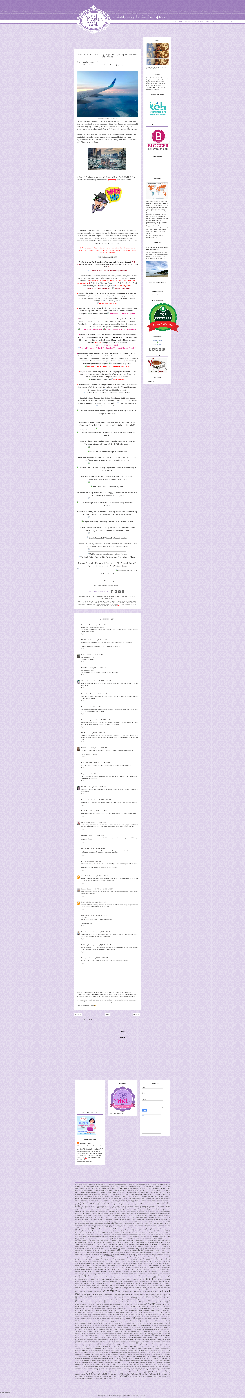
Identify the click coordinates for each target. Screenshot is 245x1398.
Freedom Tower (98, 1234)
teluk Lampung (86, 1350)
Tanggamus (78, 1348)
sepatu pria (136, 1333)
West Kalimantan (153, 1370)
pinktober (163, 1318)
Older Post (136, 1014)
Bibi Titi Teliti (85, 640)
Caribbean (112, 1211)
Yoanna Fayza (85, 694)
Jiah (82, 707)
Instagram (98, 301)
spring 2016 (153, 1339)
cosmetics (127, 1219)
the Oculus (159, 1352)
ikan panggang (152, 1248)
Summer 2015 (95, 1345)
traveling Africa (131, 1356)
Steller (110, 1343)
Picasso (145, 1318)
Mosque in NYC (79, 1287)
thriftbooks (79, 1354)
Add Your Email (131, 283)
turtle (111, 1360)
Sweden (161, 224)
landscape (127, 1269)
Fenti (111, 1231)
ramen (155, 1325)
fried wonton (123, 1234)
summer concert (155, 1345)
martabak (131, 1281)
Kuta (121, 1265)
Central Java (78, 1213)
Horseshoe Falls (164, 1244)
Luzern (77, 1277)
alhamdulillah (157, 1188)
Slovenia (155, 226)
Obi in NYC (160, 1308)
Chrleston (129, 1215)
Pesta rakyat (101, 1318)
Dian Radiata (85, 811)
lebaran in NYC (104, 1271)
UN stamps (159, 1362)
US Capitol (86, 1366)
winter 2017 (105, 1372)
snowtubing (146, 1337)
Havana (155, 1242)
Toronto (77, 1356)
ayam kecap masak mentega (111, 1196)
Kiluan (154, 1263)
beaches (77, 1200)
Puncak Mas (112, 1323)
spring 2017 (161, 1339)
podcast (100, 1320)
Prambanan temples (80, 1322)
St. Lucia (144, 1341)
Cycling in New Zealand (111, 1221)
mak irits (129, 1277)
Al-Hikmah (142, 1188)
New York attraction (141, 1296)
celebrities (158, 1211)
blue (138, 1204)
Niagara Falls (154, 1300)
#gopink (131, 1184)
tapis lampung (108, 1348)
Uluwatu (151, 1360)
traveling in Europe (155, 1356)
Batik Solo (141, 1198)
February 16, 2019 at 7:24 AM (100, 876)
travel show (112, 1356)
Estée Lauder (103, 1229)
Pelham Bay (116, 1316)
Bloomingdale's (127, 1204)
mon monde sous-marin (109, 1285)
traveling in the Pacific (107, 1358)
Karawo (152, 1259)
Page (151, 1312)
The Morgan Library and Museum (147, 1352)
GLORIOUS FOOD (217, 21)
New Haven (94, 1296)
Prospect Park (105, 1322)
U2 (116, 1360)
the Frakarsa (162, 1350)
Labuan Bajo (155, 1265)
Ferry (124, 1231)
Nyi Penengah (85, 822)
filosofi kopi (130, 1231)
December (165, 1221)
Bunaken (79, 1210)
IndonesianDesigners (144, 1254)
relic (115, 1327)
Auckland (151, 1194)
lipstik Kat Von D (137, 1273)
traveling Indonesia (121, 1358)
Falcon (142, 1229)
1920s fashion (130, 1186)
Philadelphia (118, 1318)
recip (78, 1327)
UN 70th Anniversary (85, 1362)
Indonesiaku (136, 1250)
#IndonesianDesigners (141, 1184)
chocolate (107, 1215)
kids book (101, 1263)
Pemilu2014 (124, 1316)
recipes (90, 1327)
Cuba (165, 1219)
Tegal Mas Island (141, 1348)
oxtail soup (107, 1312)
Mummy (159, 1287)
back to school (123, 1196)
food (130, 1233)
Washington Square (80, 1370)
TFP (141, 1350)
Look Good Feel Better (102, 1275)
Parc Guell (145, 1314)
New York (118, 1296)
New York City (152, 1296)
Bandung (77, 1198)
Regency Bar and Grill (107, 1327)
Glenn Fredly (147, 1236)
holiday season (111, 1244)
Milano (166, 1283)
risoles (87, 1329)
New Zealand (162, 222)
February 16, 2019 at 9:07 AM (98, 915)
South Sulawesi (124, 1339)
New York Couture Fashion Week (85, 1298)
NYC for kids (113, 1306)
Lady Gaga (82, 1267)
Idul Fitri (138, 1248)
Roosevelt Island (130, 1329)
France (148, 211)
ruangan (144, 1329)
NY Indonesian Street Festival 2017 (97, 1304)
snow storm (138, 1337)
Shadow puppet (85, 1335)
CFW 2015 (106, 1213)
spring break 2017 (108, 1341)
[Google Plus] (163, 349)
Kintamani (165, 1263)
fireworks (143, 1231)
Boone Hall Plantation (126, 1206)
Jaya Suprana (116, 1258)
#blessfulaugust (93, 1184)
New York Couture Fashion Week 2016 (125, 1298)
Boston (153, 1206)
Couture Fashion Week (143, 1219)
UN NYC (125, 1362)
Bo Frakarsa (82, 1206)
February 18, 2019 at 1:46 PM (99, 958)
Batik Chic (125, 1198)
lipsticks (124, 1273)
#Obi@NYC (153, 1184)
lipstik (129, 1273)
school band (151, 1331)
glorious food (82, 1239)
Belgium (160, 205)
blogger (167, 1202)
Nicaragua (158, 220)
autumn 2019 (99, 1196)
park (167, 1314)
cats (153, 1211)
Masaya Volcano (145, 1281)
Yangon (140, 1376)
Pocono (94, 1320)
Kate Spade (92, 1261)
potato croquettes (150, 1320)
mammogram (82, 1281)
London (82, 1275)
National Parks (129, 1294)
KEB (112, 1261)
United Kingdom (155, 211)
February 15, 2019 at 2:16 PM (103, 720)
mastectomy (78, 1283)
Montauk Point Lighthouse (132, 1285)
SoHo (160, 1337)
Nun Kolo (146, 1302)
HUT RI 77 (92, 1248)
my (81, 1291)
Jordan (162, 213)
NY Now (110, 1304)
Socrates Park (154, 1337)
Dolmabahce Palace (101, 1225)
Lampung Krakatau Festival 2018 (100, 1269)
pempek (131, 1316)
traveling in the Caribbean (92, 1358)
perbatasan (161, 1316)
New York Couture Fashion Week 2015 (104, 1298)
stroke (139, 1343)
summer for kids (166, 1345)
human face (140, 1246)
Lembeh (131, 1271)
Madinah (108, 1277)
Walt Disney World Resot (123, 1368)
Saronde (90, 1331)
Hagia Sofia (150, 1240)
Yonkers (166, 1376)
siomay (137, 1335)
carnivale (134, 1211)
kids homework (117, 1263)
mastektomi (87, 1283)
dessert (83, 1223)
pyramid (143, 1323)
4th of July (88, 1188)
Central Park (96, 1213)
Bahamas (165, 205)
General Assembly (94, 1236)
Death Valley (158, 1221)
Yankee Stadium (148, 1376)
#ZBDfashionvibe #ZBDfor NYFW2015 (109, 1186)
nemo (78, 1296)
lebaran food (94, 1271)
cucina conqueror (79, 1221)
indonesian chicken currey (161, 1250)
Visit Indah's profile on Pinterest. (157, 295)
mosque (166, 1285)
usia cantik (125, 1366)
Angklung (123, 1190)
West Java (143, 1370)
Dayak (151, 1221)
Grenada (162, 211)
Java (103, 1258)
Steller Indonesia (118, 1343)
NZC (150, 1308)
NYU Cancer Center (142, 1308)
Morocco (148, 218)
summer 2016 (105, 1345)
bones (112, 1206)
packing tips (126, 1312)
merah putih (122, 1283)
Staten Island (104, 1343)
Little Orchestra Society (160, 1273)
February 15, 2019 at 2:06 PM (92, 707)
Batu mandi (148, 1198)
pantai (104, 1314)
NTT (140, 1302)
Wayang (112, 1370)
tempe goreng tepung (121, 1350)
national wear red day (140, 1294)
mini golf (77, 1285)
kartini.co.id (78, 1261)
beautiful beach (121, 1200)
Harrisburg (125, 1242)
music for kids (151, 1289)
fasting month (87, 1231)
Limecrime (102, 1273)
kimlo (159, 1263)
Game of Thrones (155, 1234)
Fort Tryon (167, 1232)
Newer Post (78, 1014)
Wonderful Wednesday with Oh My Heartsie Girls (103, 1374)
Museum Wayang (99, 1289)
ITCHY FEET (140, 1256)
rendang (120, 1327)
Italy (159, 213)
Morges (148, 1285)
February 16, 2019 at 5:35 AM (98, 822)
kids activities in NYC (89, 1263)
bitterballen (122, 1202)
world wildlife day (107, 1376)
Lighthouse (78, 1273)
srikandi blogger (136, 1341)
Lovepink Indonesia (133, 1275)
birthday (114, 1202)
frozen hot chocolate (140, 1234)
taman (166, 1346)
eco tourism (85, 1227)
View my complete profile (84, 1161)
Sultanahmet (167, 1343)
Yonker (160, 1376)
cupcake (102, 1221)
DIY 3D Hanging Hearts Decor (117, 372)
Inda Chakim (85, 902)
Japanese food (96, 1258)
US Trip (103, 1366)
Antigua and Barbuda (158, 203)
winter (88, 1372)
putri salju (136, 1323)
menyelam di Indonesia (111, 1283)
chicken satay (78, 1215)
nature (158, 1294)
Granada (156, 1238)
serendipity (150, 1333)
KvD (126, 1265)
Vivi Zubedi (165, 1366)
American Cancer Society (81, 1190)
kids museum (134, 1263)
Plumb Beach (87, 1320)
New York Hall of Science (83, 1300)
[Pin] (160, 349)
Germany (148, 209)
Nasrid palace (121, 1294)
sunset (105, 1347)
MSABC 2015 (123, 1287)
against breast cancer (125, 1188)
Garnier (162, 1234)
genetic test (104, 1236)
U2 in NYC (120, 1360)
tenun (136, 1350)
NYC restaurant (143, 1306)
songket (86, 1339)
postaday (134, 1320)
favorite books (104, 1231)
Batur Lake (155, 1198)
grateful (107, 1240)
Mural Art (165, 1287)
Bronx (108, 1208)
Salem (76, 1331)
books (117, 1206)
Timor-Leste (110, 1354)
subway (145, 1343)
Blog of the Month (158, 1202)
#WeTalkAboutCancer (92, 1186)
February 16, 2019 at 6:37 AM (92, 861)
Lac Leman (163, 1265)
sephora (143, 1333)
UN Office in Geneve (134, 1362)
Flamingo (77, 1232)
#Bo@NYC (102, 1184)
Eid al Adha (99, 1227)
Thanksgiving (154, 1350)
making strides (166, 1277)
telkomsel (77, 1350)
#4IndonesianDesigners (81, 1184)
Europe (110, 1229)
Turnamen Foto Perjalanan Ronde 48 (100, 1360)
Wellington (134, 1370)
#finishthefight (122, 1184)
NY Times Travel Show (126, 1304)
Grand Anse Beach (81, 1240)
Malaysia (165, 218)
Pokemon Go (113, 1320)
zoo (111, 1378)
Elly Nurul (84, 733)
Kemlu (123, 1261)
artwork (151, 1192)
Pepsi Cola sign (152, 1316)
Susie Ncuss (85, 625)
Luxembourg (161, 216)
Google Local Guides (113, 1238)
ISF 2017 (109, 1256)
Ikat (159, 1248)
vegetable (132, 1366)
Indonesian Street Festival (112, 1254)
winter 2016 (96, 1372)
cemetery (165, 1211)
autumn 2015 (166, 1194)
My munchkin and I (136, 1291)
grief (119, 1240)
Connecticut (167, 1217)
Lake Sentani (98, 1267)
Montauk (121, 1285)
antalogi (90, 1192)
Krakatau (77, 1265)
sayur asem (123, 1331)
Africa (114, 1188)
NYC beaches (89, 1306)
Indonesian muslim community (95, 1254)
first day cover (150, 1231)
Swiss (125, 1346)
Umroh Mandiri (164, 1360)
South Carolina (114, 1339)
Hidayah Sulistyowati (87, 720)
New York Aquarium (129, 1296)
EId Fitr (106, 1227)
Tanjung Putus (97, 1348)
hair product (158, 1240)
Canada (148, 207)
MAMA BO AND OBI (182, 21)
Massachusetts (164, 1281)
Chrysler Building (138, 1215)
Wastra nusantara (103, 1370)
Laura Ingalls (156, 1269)
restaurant (139, 1327)
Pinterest (132, 298)
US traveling (94, 1366)
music (144, 1289)
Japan (166, 213)
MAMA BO (134, 1279)
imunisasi (89, 1250)
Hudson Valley (132, 1246)
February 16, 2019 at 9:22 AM (102, 932)
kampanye (128, 1259)
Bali (149, 1196)
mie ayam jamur (147, 1283)
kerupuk (152, 1261)
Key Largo (159, 1261)
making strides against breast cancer (88, 1279)
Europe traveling (120, 1229)
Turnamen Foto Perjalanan (82, 1360)
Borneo (139, 1206)
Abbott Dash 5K (107, 1188)
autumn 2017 (90, 1196)
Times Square (102, 1354)
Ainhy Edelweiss (86, 876)
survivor (112, 1346)
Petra (107, 1318)
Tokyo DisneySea (136, 1354)
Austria (166, 203)
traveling (120, 1356)
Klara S (83, 655)
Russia (157, 224)
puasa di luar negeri (131, 1322)
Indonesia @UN (125, 1250)
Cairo (108, 1210)
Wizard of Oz (114, 1372)
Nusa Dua (152, 1302)
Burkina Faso (87, 1210)
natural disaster (151, 1294)
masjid (152, 1281)
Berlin (148, 1200)
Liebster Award (164, 1271)
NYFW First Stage (115, 1308)
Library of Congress (154, 1271)
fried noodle (115, 1234)
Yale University (133, 1376)
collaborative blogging (111, 1217)
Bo (160, 1204)
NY (169, 1302)
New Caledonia (150, 220)
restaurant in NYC (149, 1327)
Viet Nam (153, 1366)
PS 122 (112, 1322)
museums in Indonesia (120, 1289)
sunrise (99, 1346)
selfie (113, 1333)
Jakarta (152, 1256)
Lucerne (156, 1275)
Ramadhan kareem (145, 1325)
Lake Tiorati (106, 1267)
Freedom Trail (107, 1234)
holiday (103, 1244)
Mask (157, 1281)
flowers (105, 1233)
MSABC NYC (139, 1287)
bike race (91, 1202)
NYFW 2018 (106, 1308)
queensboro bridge (96, 1325)
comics (137, 1217)
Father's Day (95, 1231)
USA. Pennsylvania (117, 1366)
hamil (84, 1242)
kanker (135, 1259)
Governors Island (140, 1238)
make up (151, 1277)
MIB (133, 1283)
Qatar (153, 224)
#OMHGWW (163, 1184)
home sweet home (143, 1244)
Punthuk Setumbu (121, 1323)
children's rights (87, 1215)
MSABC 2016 (131, 1287)
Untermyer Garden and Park (163, 1364)
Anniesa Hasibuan (157, 1190)
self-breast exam (106, 1333)
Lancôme (114, 1269)
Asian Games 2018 (90, 1194)
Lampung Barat (164, 1267)
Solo (81, 1339)
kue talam (110, 1265)
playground (79, 1320)
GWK (145, 1240)
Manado (99, 1281)
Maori (125, 1281)
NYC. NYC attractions (163, 1306)
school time (167, 1331)
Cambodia (149, 214)
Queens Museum (85, 1325)
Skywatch (157, 1335)
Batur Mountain (164, 1198)
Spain (163, 209)
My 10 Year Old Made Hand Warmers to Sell (111, 530)
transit (82, 1356)
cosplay (133, 1219)
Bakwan (144, 1196)
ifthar (146, 1248)
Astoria (98, 1194)
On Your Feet (124, 1310)
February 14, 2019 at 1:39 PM (97, 625)
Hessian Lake (92, 1244)
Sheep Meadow (94, 1335)
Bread (158, 1206)
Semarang (119, 1333)
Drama (122, 1225)
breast (162, 1206)
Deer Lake (77, 1223)
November (130, 1302)
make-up (158, 1277)
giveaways (137, 1236)
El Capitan (131, 1227)
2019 (151, 1186)
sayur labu (130, 1331)
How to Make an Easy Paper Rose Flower (114, 514)
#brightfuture (112, 1184)
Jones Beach (87, 1259)
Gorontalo (131, 1238)
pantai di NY (122, 1314)
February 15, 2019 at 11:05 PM (102, 800)
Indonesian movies (81, 1254)
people (145, 1316)
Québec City (165, 1323)
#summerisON (79, 1186)
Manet (112, 1281)
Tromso (154, 1358)
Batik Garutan (133, 1198)
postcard (142, 1320)
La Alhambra (146, 1265)
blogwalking (118, 1204)
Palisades (83, 1314)
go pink (91, 1238)
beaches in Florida (87, 1200)
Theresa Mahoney (86, 681)
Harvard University (147, 1242)
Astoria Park (106, 1194)
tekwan (157, 1348)
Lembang (125, 1271)
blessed (129, 1202)
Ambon (166, 1188)
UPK (78, 1366)
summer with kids (81, 1346)
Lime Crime (95, 1273)
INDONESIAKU (200, 21)
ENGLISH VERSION (227, 21)
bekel (137, 1200)
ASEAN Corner (166, 1192)
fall (147, 1229)
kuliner (116, 1265)
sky (149, 1335)
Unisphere (131, 1364)
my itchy (99, 1291)
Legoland (118, 1271)
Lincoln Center (110, 1273)
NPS (136, 1302)
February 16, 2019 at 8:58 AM (97, 902)
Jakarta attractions (162, 1256)
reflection (98, 1327)
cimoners (146, 1215)
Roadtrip (101, 1329)
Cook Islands (87, 1219)
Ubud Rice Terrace (134, 1360)
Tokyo (128, 1354)
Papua (138, 1314)
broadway (102, 1208)
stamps (85, 1343)
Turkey (160, 228)
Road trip (93, 1329)
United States (157, 229)
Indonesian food (137, 1252)
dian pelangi (90, 1223)
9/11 (100, 1188)
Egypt (159, 209)
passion (86, 1316)
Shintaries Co (143, 1396)
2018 (146, 1186)
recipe (83, 1327)
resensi (126, 1327)
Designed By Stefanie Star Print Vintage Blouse (107, 566)
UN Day (106, 1362)
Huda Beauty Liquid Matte (112, 1246)
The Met (105, 1352)
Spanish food (138, 1339)
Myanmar (159, 218)
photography (127, 1318)
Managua (106, 1281)
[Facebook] (150, 349)
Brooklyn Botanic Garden (132, 1208)
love (126, 1275)
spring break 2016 (95, 1341)
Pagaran (146, 1312)
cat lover (148, 1211)
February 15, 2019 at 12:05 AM (102, 681)
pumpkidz (104, 1323)
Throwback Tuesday (90, 1354)
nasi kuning (113, 1294)
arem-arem (115, 1192)
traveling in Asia (142, 1356)
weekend (124, 1370)
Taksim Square (153, 1346)
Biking (96, 1202)
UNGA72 (114, 1364)
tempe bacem (102, 1350)
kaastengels (102, 1259)
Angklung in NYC (132, 1190)
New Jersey (102, 1296)
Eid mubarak (114, 1227)
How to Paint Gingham (114, 495)
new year (110, 1296)
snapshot (109, 1337)
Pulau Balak (165, 1322)
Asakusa (157, 1192)
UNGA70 (102, 1364)
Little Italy (150, 1273)
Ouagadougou (90, 1312)
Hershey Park (84, 1244)
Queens (77, 1325)
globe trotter (155, 1236)
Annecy (148, 1190)
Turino (159, 1358)
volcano (77, 1368)
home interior (132, 1244)
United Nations (149, 1364)
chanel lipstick (125, 1213)
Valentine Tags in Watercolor (117, 460)
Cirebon (77, 1217)
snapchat (102, 1337)
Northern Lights (110, 1302)
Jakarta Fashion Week (80, 1258)
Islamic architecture (118, 1256)
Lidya (83, 774)
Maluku (122, 1279)
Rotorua (138, 1329)
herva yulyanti (85, 958)
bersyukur (154, 1200)
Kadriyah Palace (110, 1259)
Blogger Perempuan (84, 1204)
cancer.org (87, 1211)
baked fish (131, 1196)
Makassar (145, 1277)
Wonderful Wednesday (137, 1372)
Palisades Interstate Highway (93, 1314)
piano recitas (139, 1318)
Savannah (117, 1331)
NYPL (134, 1308)
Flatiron (83, 1232)
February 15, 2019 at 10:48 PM (97, 787)
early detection (147, 1225)
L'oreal (139, 1265)
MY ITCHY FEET (192, 21)
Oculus (83, 1310)
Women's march (123, 1372)
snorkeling (123, 1337)
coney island (158, 1217)
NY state (116, 1304)
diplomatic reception (100, 1223)
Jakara (146, 1256)
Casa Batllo (141, 1211)
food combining (138, 1232)
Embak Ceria (146, 1227)
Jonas (81, 1259)
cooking (95, 1219)
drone (127, 1225)
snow (130, 1337)
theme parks (167, 1352)
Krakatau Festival (86, 1265)
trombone (147, 1358)
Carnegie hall (121, 1211)
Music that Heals (161, 1289)
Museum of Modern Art (88, 1289)
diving (160, 1223)
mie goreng (155, 1283)
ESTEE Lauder (94, 1229)
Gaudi (85, 1236)
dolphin (110, 1225)
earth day (155, 1225)
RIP (83, 1329)
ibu (119, 1248)
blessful (135, 1202)
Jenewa (146, 1258)
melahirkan (99, 1283)
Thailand (148, 228)
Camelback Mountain (135, 1210)
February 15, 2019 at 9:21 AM (98, 694)
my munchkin (126, 1291)
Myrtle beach (100, 1294)
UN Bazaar (94, 1362)
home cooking (122, 1244)
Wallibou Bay (97, 1368)
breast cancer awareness (89, 1208)
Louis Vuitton (119, 1275)
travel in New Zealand (100, 1356)
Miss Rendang (85, 1285)
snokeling (115, 1337)
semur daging (128, 1333)
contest (79, 1219)
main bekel (122, 1277)
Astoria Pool (116, 1194)
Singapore (149, 226)
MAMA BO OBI (165, 1279)
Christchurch (115, 1215)
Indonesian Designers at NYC (110, 1252)
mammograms (92, 1281)
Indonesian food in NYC (152, 1252)
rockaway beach (109, 1329)
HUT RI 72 (85, 1248)
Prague (166, 1320)
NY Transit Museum (139, 1304)
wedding (118, 1370)
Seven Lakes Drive (159, 1333)
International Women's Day (95, 1256)
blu (134, 1204)
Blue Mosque (146, 1204)
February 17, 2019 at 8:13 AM (103, 945)
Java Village (108, 1258)
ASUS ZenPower (124, 1194)
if (142, 1248)
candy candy (94, 1211)
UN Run (153, 1362)
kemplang (136, 1261)
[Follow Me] (153, 349)
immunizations (80, 1250)
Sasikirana (96, 1331)
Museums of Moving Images (134, 1289)
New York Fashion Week (163, 1298)
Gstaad (123, 1240)
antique (109, 1192)
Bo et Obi (166, 1204)
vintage (159, 1366)
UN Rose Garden (145, 1362)
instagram (154, 1254)
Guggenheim (139, 1240)
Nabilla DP (84, 835)
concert (151, 1217)
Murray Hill (77, 1289)
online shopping (133, 1310)
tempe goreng (110, 1350)
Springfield (127, 1341)
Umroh (156, 1360)
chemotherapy (153, 1213)
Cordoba (101, 1219)
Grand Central (100, 1240)
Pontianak (121, 1320)
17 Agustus (122, 1186)
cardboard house (103, 1211)
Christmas (122, 1215)
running (150, 1329)
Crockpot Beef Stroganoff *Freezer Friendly (118, 353)
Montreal (142, 1285)
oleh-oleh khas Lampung (101, 1310)
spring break (83, 1341)
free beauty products (87, 1234)
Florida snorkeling (97, 1232)
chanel (118, 1213)
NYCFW (82, 1308)
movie (102, 1287)
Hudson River (123, 1246)
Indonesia (154, 213)
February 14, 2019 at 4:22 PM (94, 655)
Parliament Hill (78, 1316)
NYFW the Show (126, 1308)
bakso (138, 1196)
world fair (89, 1376)
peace (103, 1316)
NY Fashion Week (82, 1304)
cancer (161, 1210)
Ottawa (83, 1312)
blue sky (153, 1204)
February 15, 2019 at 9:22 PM (101, 763)
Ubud (126, 1360)
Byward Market (95, 1210)
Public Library (142, 1322)
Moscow (160, 1285)
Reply (83, 634)
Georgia (118, 1236)
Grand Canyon (91, 1240)
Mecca (93, 1283)
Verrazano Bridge (145, 1366)
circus (166, 1215)
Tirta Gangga (122, 1354)
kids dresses (109, 1263)
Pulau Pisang (78, 1323)
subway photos (152, 1343)
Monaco (154, 218)
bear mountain (111, 1200)
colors (126, 1217)
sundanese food (91, 1346)
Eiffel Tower (124, 1227)
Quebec (149, 1323)
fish (167, 1231)
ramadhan (120, 1325)
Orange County (159, 1310)
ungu (119, 1364)
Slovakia (160, 226)
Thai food (147, 1350)
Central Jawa (88, 1213)
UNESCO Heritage (89, 1364)
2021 (160, 1186)
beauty (131, 1200)
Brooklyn (121, 1208)
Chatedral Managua (143, 1213)
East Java (161, 1225)
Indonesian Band (149, 1250)
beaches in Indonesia (99, 1200)
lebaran (85, 1271)
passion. (94, 1316)
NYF (87, 1308)
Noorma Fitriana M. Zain (88, 889)
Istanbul (127, 1256)
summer (86, 1345)
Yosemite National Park (88, 1378)
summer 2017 (116, 1345)
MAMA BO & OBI (98, 597)
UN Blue (101, 1362)
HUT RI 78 (98, 1248)
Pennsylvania (138, 1316)
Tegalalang (150, 1348)
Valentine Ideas (110, 384)
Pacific (113, 1312)
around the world (139, 1192)
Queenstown (106, 1325)
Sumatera (79, 1345)
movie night (109, 1287)
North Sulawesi (100, 1302)
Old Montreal (90, 1310)
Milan (161, 1283)
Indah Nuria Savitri (157, 340)
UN (76, 1362)
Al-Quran (149, 1188)
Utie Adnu (84, 787)
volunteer (83, 1368)
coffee (95, 1217)
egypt (92, 1227)
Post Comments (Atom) (88, 1020)
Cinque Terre (160, 1215)
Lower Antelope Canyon (146, 1275)
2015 (137, 1186)
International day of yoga (81, 1256)
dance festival (140, 1221)
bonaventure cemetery (103, 1206)
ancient (117, 1190)
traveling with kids (137, 1358)
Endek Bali (167, 1227)
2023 (164, 1186)
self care (89, 1333)
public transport (152, 1322)
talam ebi (161, 1346)
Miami (128, 1283)
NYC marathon (122, 1306)
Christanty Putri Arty (87, 945)
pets (112, 1318)
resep (131, 1327)
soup (99, 1339)
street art (133, 1343)
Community (144, 1217)
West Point (162, 1370)
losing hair (111, 1275)
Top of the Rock (154, 1354)
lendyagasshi (85, 915)
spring (145, 1339)
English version (82, 1229)
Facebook (123, 298)
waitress (90, 1368)
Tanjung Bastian (87, 1348)
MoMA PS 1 (97, 1285)
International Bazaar (163, 1254)
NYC (148, 1304)
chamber (112, 1213)
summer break (145, 1345)
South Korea (156, 214)
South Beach (105, 1339)
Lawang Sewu (165, 1269)
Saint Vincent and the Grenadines (155, 231)
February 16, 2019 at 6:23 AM (98, 848)
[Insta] (157, 349)
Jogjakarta (153, 1258)
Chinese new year (88, 597)
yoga (155, 1376)
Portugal (148, 224)
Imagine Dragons (166, 1248)
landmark (120, 1269)
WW (112, 598)
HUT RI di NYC (106, 1248)
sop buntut (93, 1339)
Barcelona (93, 1198)
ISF (104, 1256)
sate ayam (103, 1331)
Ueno (142, 1360)
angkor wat (141, 1190)
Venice (137, 1366)
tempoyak (131, 1350)
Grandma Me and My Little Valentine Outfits (111, 444)
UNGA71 (108, 1364)
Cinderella (152, 1215)
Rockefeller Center (120, 1329)
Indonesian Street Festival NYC (129, 1254)
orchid (166, 1310)
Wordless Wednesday (131, 1374)
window (82, 1372)
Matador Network (151, 237)
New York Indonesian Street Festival (116, 1300)
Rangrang (160, 1325)
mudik (145, 1287)
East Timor (155, 228)
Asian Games (81, 1194)
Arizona (129, 1192)
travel (88, 1356)
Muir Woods (152, 1287)
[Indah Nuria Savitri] (157, 342)
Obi (154, 1308)
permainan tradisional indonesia (88, 1318)
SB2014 (137, 1331)
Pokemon (106, 1320)
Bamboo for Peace (163, 1196)
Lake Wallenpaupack (117, 1267)
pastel (99, 1316)
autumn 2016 (80, 1196)
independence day (102, 1250)
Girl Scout (130, 1236)
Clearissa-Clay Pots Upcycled (121, 319)
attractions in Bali (141, 1194)
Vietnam (148, 233)
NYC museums (132, 1306)
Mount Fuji (96, 1287)
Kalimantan (120, 1259)
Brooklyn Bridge (144, 1208)
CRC (161, 1219)
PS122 (118, 1322)
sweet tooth (119, 1346)
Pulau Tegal (97, 1323)
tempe (95, 1350)
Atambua (132, 1194)
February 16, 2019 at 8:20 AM (105, 889)
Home (107, 1014)
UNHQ (124, 1364)
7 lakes (95, 1188)
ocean (166, 1308)
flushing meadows (122, 1232)
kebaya (118, 1261)
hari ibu (119, 1242)
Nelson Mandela (166, 1294)
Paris (162, 1314)
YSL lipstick (99, 1378)
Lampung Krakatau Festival (82, 1269)
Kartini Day (165, 1259)
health (162, 1242)
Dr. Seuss (116, 1225)
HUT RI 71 (160, 1246)
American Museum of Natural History (98, 1190)
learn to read (78, 1271)
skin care (143, 1335)
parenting (151, 1314)
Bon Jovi (94, 1206)
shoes (101, 1335)
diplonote (110, 1223)
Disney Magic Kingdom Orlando (149, 1223)
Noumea (124, 1302)
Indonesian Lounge (165, 1252)
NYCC (76, 1308)
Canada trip (152, 1210)
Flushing (113, 1232)
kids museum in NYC (145, 1263)
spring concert (119, 1341)
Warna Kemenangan (135, 1368)
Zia (82, 861)
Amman (112, 1190)
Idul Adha (131, 1248)
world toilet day (97, 1376)
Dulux (131, 1225)
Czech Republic (162, 207)
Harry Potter (132, 1242)
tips (116, 1354)
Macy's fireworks (90, 1277)
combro (132, 1217)
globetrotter (165, 1236)
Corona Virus (117, 1219)
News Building (145, 1300)
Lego (113, 1271)
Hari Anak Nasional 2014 (109, 1242)
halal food (165, 1240)
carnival (128, 1211)
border (134, 1206)
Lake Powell (90, 1267)
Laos (161, 214)
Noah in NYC (91, 1302)
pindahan (156, 1318)
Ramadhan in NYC (132, 1325)
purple (129, 1323)
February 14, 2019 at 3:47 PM (98, 640)
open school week (144, 1310)
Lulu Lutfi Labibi (164, 1275)
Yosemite (77, 1378)
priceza (88, 1322)
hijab (98, 1244)
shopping (114, 1335)
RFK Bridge (78, 1329)
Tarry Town (117, 1348)
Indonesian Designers (95, 1252)
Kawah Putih (106, 1261)
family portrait (155, 1229)
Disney (125, 1223)
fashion (79, 1231)
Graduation (149, 1238)
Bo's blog (88, 1206)
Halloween (78, 1242)
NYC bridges (98, 1306)
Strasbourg (126, 1343)
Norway (156, 222)
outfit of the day (99, 1312)
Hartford (139, 1242)
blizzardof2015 (148, 1202)
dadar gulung (132, 1221)
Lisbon (144, 1273)
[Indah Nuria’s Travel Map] (157, 198)
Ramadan (113, 1325)
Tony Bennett (145, 1354)
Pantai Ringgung (131, 1314)
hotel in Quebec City (90, 1246)
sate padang (110, 1331)
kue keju (95, 1265)
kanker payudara (143, 1259)
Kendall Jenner (144, 1261)
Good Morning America (100, 1238)
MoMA (91, 1285)
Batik (120, 1198)
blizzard (141, 1202)
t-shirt (140, 1346)
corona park (108, 1219)
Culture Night (95, 1221)
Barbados (154, 205)
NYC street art (152, 1306)
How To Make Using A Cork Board (112, 479)
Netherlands (149, 222)
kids (164, 1261)
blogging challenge (106, 1204)
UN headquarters (115, 1362)
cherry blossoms (163, 1213)
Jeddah (141, 1258)
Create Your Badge (157, 344)
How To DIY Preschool (103, 335)
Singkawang (131, 1335)
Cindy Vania (84, 668)
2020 (156, 1186)
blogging (95, 1204)
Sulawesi (160, 1343)
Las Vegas (139, 1269)
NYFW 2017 (98, 1308)
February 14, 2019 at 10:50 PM (98, 668)
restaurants (158, 1327)
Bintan (108, 1202)
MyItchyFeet (90, 1294)
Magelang (115, 1277)
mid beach (138, 1283)
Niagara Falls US (164, 1300)
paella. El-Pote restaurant (136, 1312)
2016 (142, 1186)
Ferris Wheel (118, 1231)
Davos (146, 1221)
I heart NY (114, 1248)
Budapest (167, 1208)
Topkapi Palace (164, 1354)
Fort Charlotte (159, 1232)
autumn (158, 1194)
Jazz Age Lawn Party (132, 1258)
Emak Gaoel (138, 1227)
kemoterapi (129, 1261)
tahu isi (146, 1346)
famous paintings (165, 1229)
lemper (136, 1271)
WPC (115, 1376)
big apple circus (83, 1202)
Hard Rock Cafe (97, 1242)
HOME (174, 21)
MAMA (128, 1279)
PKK (169, 1318)
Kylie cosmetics (132, 1265)
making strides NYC (107, 1279)
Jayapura (123, 1258)
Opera (152, 1310)
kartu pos (85, 1261)
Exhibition (136, 1229)
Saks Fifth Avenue (163, 1329)
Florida (89, 1232)
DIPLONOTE (209, 21)
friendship (130, 1234)
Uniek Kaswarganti (87, 932)
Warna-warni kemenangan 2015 (150, 1368)
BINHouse (102, 1202)
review (165, 1327)
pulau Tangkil (88, 1323)
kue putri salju (102, 1265)
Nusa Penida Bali (161, 1302)
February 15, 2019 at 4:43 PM (98, 748)
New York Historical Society (98, 1300)
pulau (159, 1322)
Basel (99, 1198)
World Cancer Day (80, 1376)
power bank (160, 1320)
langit (133, 1269)
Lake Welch (144, 1267)
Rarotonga (167, 1325)
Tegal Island (131, 1348)
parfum (157, 1314)
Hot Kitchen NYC (79, 1246)
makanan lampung (137, 1277)
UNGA (96, 1364)
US (81, 1366)
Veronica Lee (85, 748)
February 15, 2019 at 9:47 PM (93, 774)
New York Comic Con (164, 1296)
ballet (155, 1196)
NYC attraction (160, 1304)
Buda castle (160, 1208)
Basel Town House (107, 1198)
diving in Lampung (89, 1225)
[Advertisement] (108, 41)
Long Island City (90, 1275)
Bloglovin (112, 311)
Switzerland (154, 207)
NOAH (84, 1302)
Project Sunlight (96, 1322)
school (144, 1331)
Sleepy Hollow (88, 1337)
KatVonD (99, 1261)
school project (159, 1331)
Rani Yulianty (85, 848)
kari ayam (158, 1259)
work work (164, 1374)
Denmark (154, 209)
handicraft (90, 1242)
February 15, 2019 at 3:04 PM (96, 733)
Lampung (152, 1267)
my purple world (108, 597)
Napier (106, 1294)
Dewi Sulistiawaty (86, 800)
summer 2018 (126, 1345)
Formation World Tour (149, 1232)
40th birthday (80, 1188)
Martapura (137, 1281)
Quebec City (157, 1323)
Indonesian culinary (80, 1252)
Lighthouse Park (87, 1273)
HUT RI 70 (153, 1246)
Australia (148, 205)
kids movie (125, 1263)
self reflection (96, 1333)
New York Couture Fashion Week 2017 (146, 1298)
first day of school (160, 1231)
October (77, 1310)
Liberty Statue (143, 1271)
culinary (87, 1221)
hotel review (100, 1246)
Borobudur (146, 1206)
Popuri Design (128, 1396)
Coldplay (101, 1217)
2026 (168, 1186)
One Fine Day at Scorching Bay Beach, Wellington (157, 248)
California (124, 1210)
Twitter (115, 298)
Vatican (164, 229)
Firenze (137, 1231)
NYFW (91, 1308)
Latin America (146, 1269)
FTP (148, 1234)
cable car (103, 1210)
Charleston (133, 1213)
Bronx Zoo (114, 1208)
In (93, 1250)
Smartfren (96, 1337)
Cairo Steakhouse (116, 1210)
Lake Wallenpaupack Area (132, 1267)
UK (146, 1360)
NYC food (105, 1306)
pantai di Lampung (113, 1314)
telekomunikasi (164, 1348)
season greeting (81, 1333)
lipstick (118, 1273)
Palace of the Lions (158, 1312)
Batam (115, 1198)
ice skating (124, 1248)
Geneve (111, 1236)
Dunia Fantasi (138, 1225)
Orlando (77, 1312)
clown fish (89, 1217)
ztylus (115, 1378)
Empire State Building (157, 1227)
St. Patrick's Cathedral (153, 1341)
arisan (122, 1192)
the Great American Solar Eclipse (93, 1352)
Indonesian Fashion (125, 1252)
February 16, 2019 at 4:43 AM (98, 811)
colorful (121, 1217)
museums (108, 1289)
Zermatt (106, 1378)
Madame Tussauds (100, 1277)
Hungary (148, 213)
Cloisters (83, 1217)
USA (108, 1366)
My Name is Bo (148, 1291)
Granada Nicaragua (165, 1238)
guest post (130, 1240)
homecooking (153, 1244)
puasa (123, 1322)
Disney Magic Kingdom (134, 1223)
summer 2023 (136, 1345)
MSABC (116, 1287)
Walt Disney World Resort (108, 1368)
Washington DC (164, 1368)
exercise (130, 1229)
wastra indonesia (91, 1370)
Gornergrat (123, 1238)
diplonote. (119, 1223)
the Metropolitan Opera (131, 1352)
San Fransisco (83, 1331)
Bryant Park (153, 1208)
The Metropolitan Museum (117, 1352)
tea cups (124, 1348)
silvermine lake (122, 1335)
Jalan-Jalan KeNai (86, 763)
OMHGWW (113, 1310)
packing (119, 1312)
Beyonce (160, 1200)
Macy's (82, 1277)
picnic (150, 1318)
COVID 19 (154, 1219)
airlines (136, 1188)
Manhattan (119, 1281)
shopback (107, 1335)
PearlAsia (109, 1316)
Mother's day (88, 1287)
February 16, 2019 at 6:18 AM (96, 835)
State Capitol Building (94, 1343)
